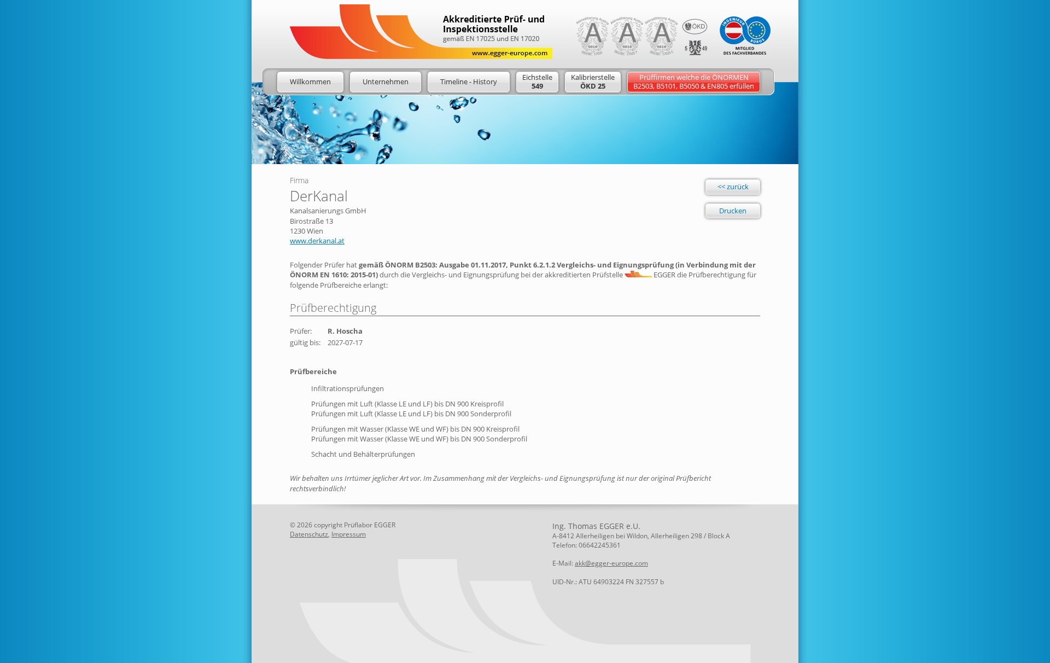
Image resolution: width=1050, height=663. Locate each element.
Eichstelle (537, 81)
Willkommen (310, 81)
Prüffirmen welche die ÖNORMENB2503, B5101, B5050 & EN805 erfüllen (693, 81)
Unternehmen (386, 81)
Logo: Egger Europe (421, 31)
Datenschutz (309, 534)
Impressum (348, 534)
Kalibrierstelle (593, 81)
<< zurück (733, 186)
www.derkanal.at (317, 241)
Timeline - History (468, 81)
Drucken (732, 211)
